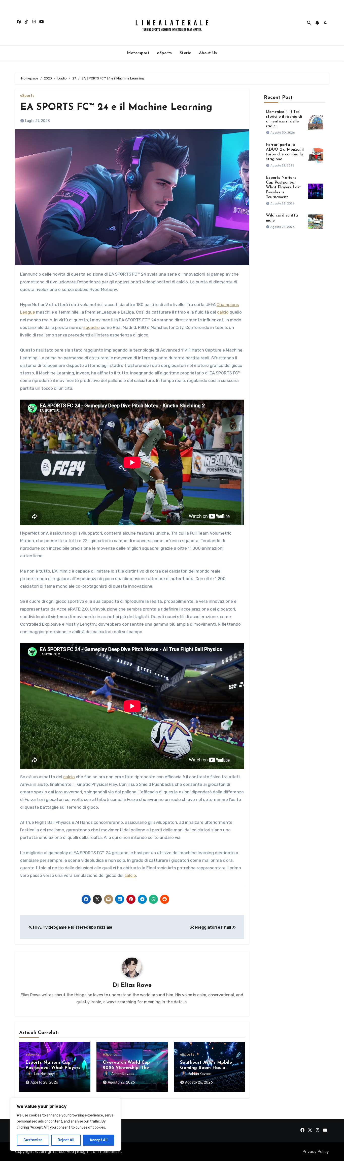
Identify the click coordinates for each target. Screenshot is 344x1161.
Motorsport (138, 53)
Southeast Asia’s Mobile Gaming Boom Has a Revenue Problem (206, 1068)
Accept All (99, 1140)
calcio (223, 312)
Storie (185, 53)
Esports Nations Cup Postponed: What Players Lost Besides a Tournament (283, 187)
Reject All (66, 1140)
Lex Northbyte (46, 1074)
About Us (208, 53)
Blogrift (84, 1151)
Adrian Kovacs (122, 1074)
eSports (164, 53)
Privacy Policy (315, 1151)
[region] (65, 1124)
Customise (32, 1140)
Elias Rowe (136, 985)
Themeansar (109, 1151)
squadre (91, 327)
